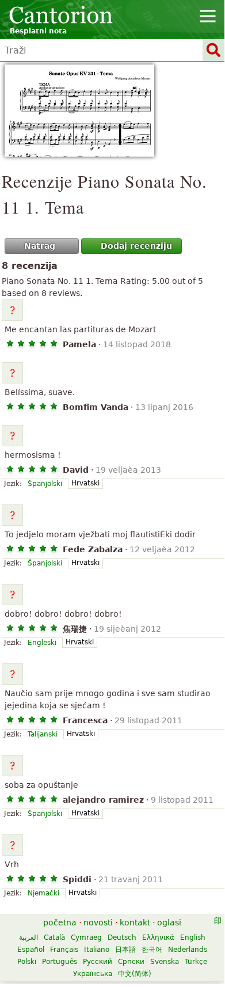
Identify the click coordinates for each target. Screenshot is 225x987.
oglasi (169, 922)
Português (59, 962)
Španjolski (45, 484)
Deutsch (122, 937)
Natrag (39, 245)
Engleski (42, 643)
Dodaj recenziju (136, 245)
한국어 (152, 950)
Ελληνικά (158, 937)
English (192, 937)
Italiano (96, 950)
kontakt (135, 922)
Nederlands (187, 950)
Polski (26, 962)
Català (54, 937)
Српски (131, 962)
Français (64, 950)
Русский (97, 962)
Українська (92, 974)
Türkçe (196, 962)
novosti (98, 922)
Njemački (43, 893)
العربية (28, 937)
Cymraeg (86, 937)
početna (60, 922)
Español (30, 950)
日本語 (125, 950)
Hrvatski (85, 483)
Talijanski (43, 734)
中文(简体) (134, 974)
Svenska (164, 962)
